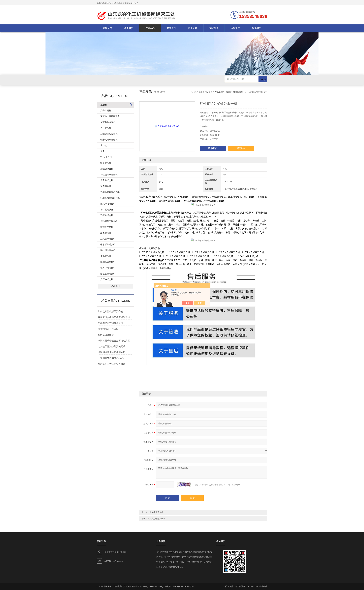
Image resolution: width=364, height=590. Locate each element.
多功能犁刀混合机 (108, 221)
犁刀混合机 (105, 186)
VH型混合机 (106, 157)
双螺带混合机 (106, 215)
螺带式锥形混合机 (108, 139)
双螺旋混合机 (106, 168)
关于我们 (128, 28)
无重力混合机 (106, 180)
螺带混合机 (105, 163)
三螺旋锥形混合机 (108, 134)
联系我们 (256, 28)
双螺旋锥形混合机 (108, 174)
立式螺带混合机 (107, 238)
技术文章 (192, 28)
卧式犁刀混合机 (107, 203)
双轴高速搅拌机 (107, 262)
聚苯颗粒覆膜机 (107, 122)
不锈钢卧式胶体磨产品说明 (111, 358)
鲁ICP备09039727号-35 (183, 586)
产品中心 (150, 28)
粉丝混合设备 (106, 209)
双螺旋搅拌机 (106, 227)
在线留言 (235, 28)
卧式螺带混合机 (107, 250)
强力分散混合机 (107, 268)
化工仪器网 (240, 586)
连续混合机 (105, 128)
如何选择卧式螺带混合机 (110, 311)
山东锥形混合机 (156, 512)
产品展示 (219, 92)
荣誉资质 (214, 28)
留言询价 (241, 148)
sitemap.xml (252, 586)
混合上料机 (105, 110)
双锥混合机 (105, 233)
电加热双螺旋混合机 (110, 198)
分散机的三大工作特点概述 (111, 364)
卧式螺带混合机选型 (108, 329)
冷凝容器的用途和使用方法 (111, 352)
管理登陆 (263, 586)
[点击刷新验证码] (184, 484)
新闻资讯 (171, 28)
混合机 (103, 104)
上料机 (103, 145)
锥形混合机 (105, 256)
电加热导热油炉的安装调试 (111, 346)
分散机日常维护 (106, 335)
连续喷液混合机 (107, 273)
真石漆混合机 (106, 279)
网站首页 (107, 28)
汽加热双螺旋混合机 (110, 192)
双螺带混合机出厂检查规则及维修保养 (115, 317)
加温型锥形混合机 (157, 518)
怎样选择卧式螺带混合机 (110, 323)
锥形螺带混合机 (107, 244)
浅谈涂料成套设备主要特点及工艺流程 (115, 340)
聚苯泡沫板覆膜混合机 (111, 116)
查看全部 (115, 286)
